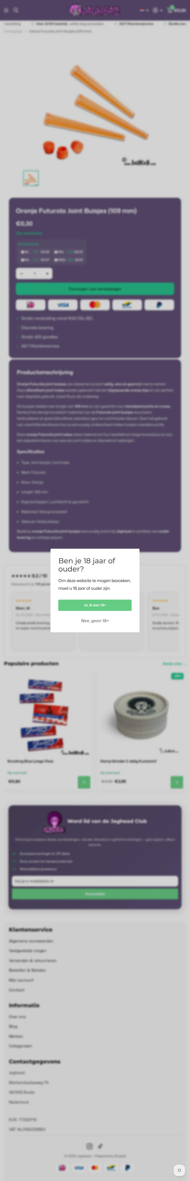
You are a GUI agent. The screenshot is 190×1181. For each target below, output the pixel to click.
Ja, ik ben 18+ (95, 605)
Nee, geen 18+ (95, 620)
